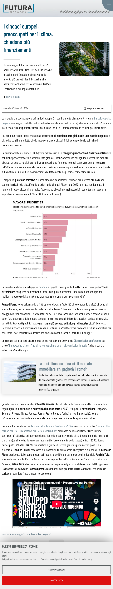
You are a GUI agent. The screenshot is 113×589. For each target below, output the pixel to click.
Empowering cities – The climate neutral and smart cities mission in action (48, 345)
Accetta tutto (56, 580)
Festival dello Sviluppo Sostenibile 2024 (52, 426)
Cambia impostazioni (57, 569)
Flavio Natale (13, 96)
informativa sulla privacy (82, 559)
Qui (3, 559)
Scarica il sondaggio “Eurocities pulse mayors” (26, 534)
